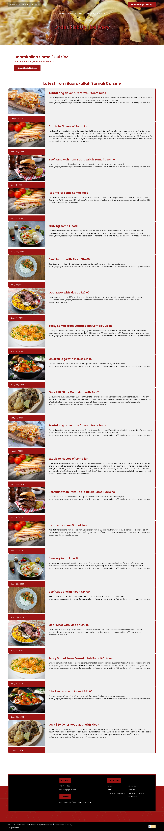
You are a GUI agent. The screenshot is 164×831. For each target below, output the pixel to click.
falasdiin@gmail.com (31, 4)
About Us (72, 13)
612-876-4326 (64, 786)
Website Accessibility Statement (137, 794)
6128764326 (15, 4)
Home (61, 13)
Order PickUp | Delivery (27, 68)
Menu (81, 13)
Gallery (90, 13)
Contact (101, 13)
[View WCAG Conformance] (152, 826)
